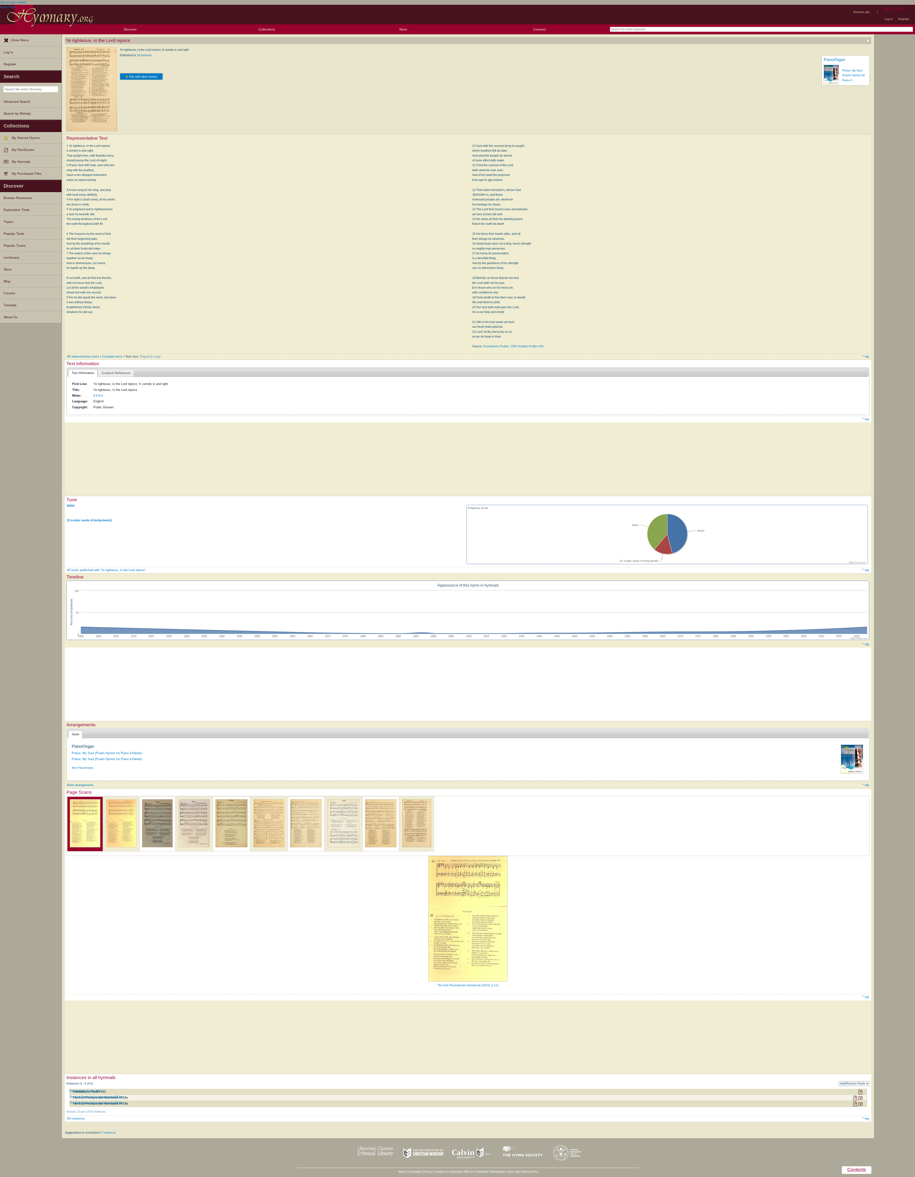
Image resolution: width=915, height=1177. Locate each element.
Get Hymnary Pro (527, 1171)
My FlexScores (23, 150)
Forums (9, 293)
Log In (8, 52)
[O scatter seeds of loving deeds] (89, 520)
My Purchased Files (26, 173)
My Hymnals (21, 162)
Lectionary (11, 257)
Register (903, 19)
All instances (76, 1118)
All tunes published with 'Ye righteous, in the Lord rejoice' (106, 570)
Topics (8, 222)
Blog (7, 281)
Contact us (109, 1132)
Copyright (414, 1171)
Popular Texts (14, 233)
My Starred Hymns (26, 138)
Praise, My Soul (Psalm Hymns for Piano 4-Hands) (107, 753)
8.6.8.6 (98, 395)
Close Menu (20, 40)
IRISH (71, 505)
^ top (865, 356)
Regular (145, 356)
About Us (10, 317)
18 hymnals (144, 55)
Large (157, 356)
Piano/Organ (834, 60)
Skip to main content (13, 2)
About (402, 1171)
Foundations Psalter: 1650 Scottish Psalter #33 (513, 346)
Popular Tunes (14, 245)
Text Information (83, 373)
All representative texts (83, 356)
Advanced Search (17, 101)
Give (510, 1171)
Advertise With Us (462, 1171)
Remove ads (861, 12)
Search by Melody (17, 113)
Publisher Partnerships (490, 1171)
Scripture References (116, 373)
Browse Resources (18, 198)
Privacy (427, 1171)
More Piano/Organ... (83, 767)
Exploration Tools (17, 210)
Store (403, 29)
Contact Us (442, 1171)
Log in (888, 19)
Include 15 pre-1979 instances (86, 1111)
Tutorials (10, 305)
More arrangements (80, 785)
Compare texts (112, 356)
